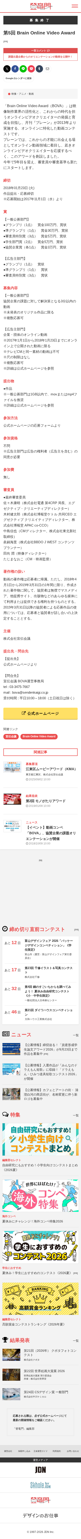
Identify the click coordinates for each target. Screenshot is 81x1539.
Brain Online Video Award (39, 736)
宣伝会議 (11, 736)
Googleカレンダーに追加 (19, 78)
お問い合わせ (73, 1451)
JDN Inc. (49, 1532)
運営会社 (8, 1451)
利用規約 (57, 1451)
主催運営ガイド (41, 1451)
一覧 (76, 1035)
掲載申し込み (24, 1451)
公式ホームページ (42, 713)
